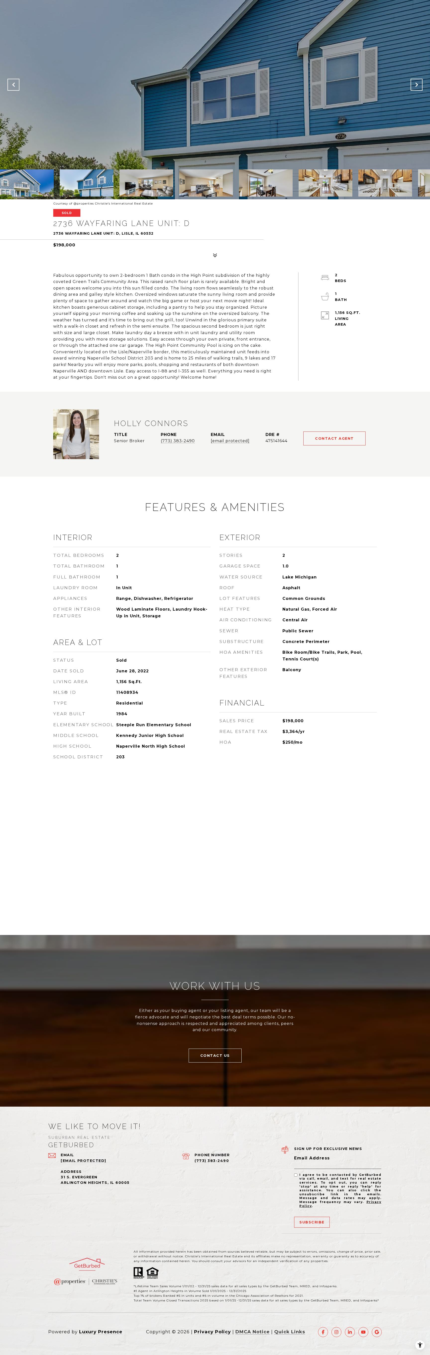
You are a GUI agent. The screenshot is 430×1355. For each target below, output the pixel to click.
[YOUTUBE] (363, 1332)
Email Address (312, 1158)
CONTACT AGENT (334, 438)
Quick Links (289, 1332)
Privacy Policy (212, 1332)
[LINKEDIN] (350, 1332)
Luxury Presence (100, 1332)
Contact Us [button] (215, 1055)
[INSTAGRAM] (336, 1332)
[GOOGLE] (377, 1332)
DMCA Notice (252, 1332)
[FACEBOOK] (323, 1332)
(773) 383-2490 (178, 440)
